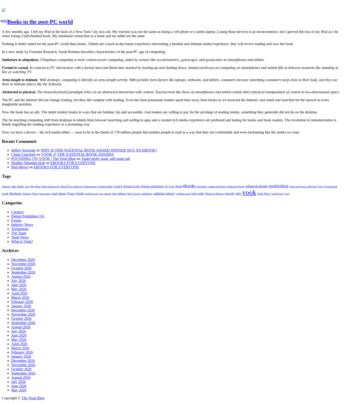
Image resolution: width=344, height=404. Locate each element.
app (14, 186)
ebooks (189, 185)
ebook (178, 186)
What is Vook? (22, 241)
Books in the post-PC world (40, 22)
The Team (18, 233)
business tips (90, 186)
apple (20, 186)
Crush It (117, 186)
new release (105, 193)
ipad (54, 193)
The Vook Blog (33, 398)
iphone (62, 193)
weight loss (277, 193)
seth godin (197, 193)
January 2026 (21, 306)
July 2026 (18, 281)
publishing (147, 193)
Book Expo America (72, 186)
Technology (20, 229)
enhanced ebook (236, 186)
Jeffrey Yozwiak (23, 150)
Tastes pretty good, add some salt (105, 159)
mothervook (91, 193)
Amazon (6, 186)
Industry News (30, 193)
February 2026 (22, 302)
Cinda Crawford (23, 154)
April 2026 (19, 293)
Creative (17, 212)
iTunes (71, 193)
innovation (45, 193)
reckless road (183, 193)
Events (16, 220)
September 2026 (23, 272)
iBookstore (15, 193)
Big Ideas (36, 186)
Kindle (80, 193)
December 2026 (23, 260)
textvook (229, 193)
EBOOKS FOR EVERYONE (73, 163)
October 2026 (21, 268)
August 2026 (20, 276)
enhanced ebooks (256, 186)
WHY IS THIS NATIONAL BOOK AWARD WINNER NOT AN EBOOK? (99, 150)
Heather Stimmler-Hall (28, 163)
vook (249, 192)
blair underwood (51, 186)
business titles (105, 186)
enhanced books (217, 186)
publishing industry (164, 193)
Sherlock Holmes (214, 193)
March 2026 (20, 297)
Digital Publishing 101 (27, 216)
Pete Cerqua (133, 193)
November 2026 (23, 264)
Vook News (263, 193)
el (3, 21)
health (5, 193)
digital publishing (152, 186)
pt (5, 21)
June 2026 (18, 285)
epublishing (278, 186)
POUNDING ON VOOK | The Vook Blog (43, 159)
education (202, 186)
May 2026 (18, 289)
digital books (131, 186)
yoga (286, 193)
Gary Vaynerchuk (327, 186)
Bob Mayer (19, 167)
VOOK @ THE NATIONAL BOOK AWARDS (77, 154)
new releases (119, 193)
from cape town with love (303, 186)
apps (27, 186)
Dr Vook (169, 186)
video (238, 193)
